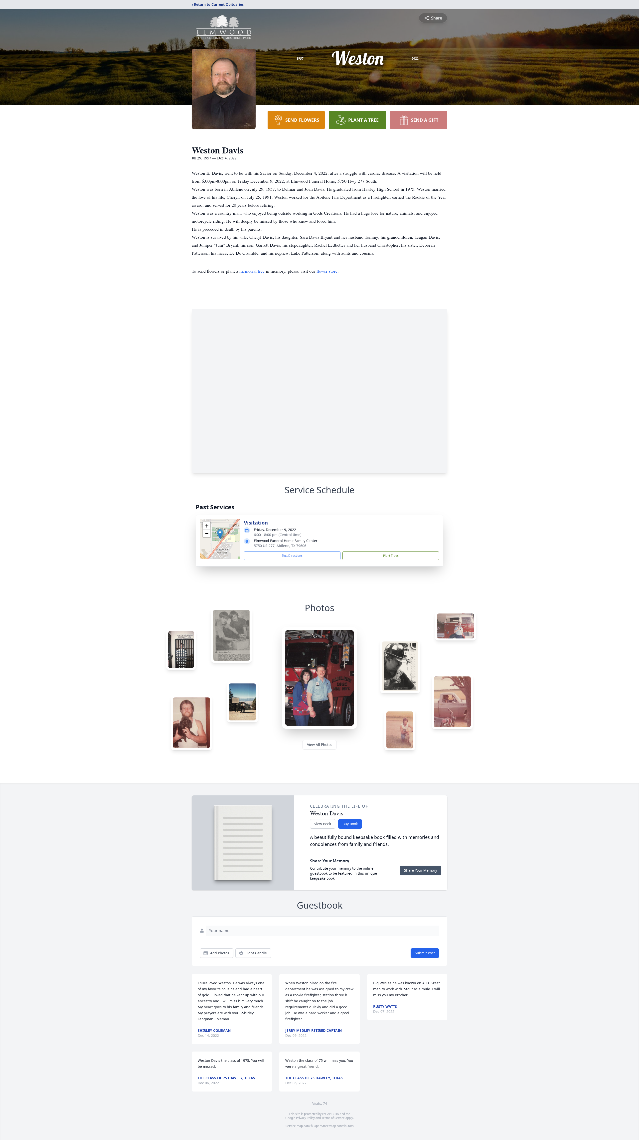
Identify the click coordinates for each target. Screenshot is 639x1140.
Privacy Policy (305, 1118)
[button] (220, 534)
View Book (322, 823)
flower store (327, 271)
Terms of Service (333, 1118)
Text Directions (292, 556)
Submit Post (425, 953)
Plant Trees (391, 556)
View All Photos (319, 744)
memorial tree (252, 271)
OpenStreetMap (325, 1126)
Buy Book (350, 823)
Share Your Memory (420, 870)
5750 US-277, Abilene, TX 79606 (280, 545)
